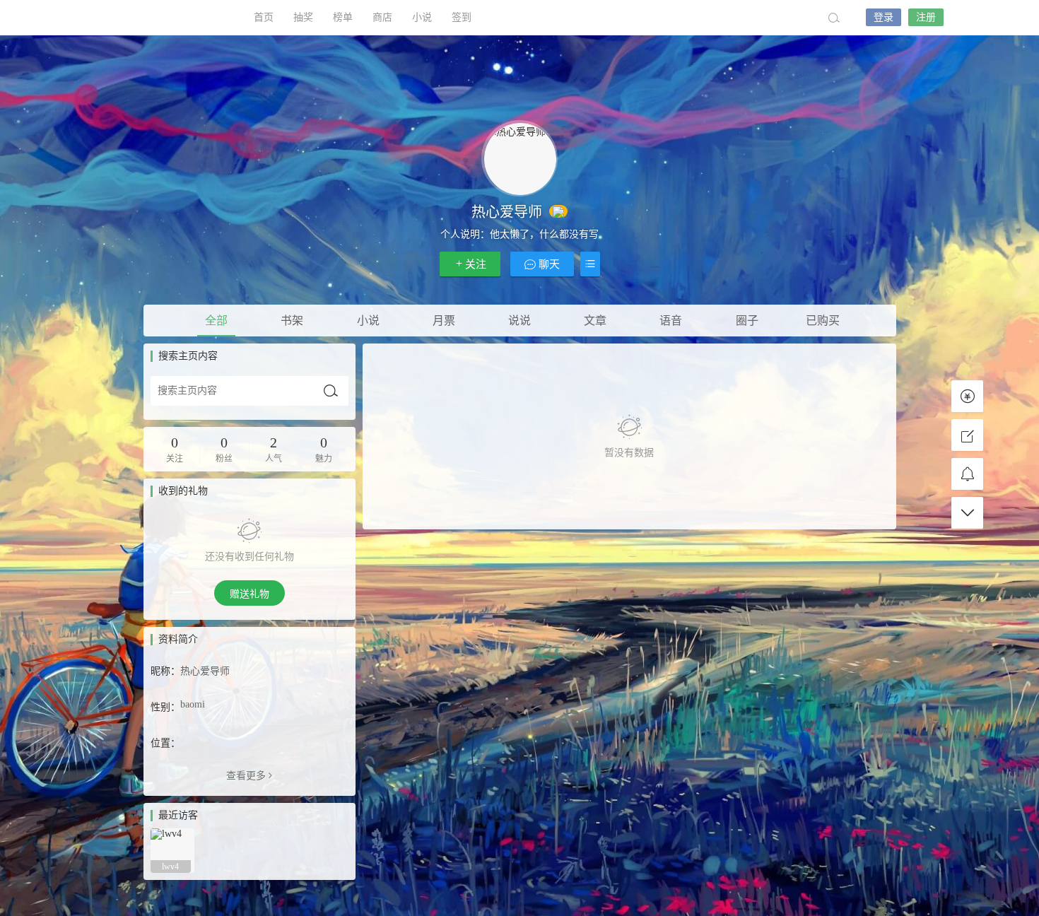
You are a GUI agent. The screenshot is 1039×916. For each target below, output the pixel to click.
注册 (926, 17)
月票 (444, 321)
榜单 (343, 17)
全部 (216, 321)
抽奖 (303, 17)
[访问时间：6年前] (173, 849)
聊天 (548, 264)
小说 (422, 17)
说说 (519, 321)
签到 (461, 17)
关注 (475, 264)
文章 (595, 321)
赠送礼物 (249, 594)
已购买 (823, 321)
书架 (292, 321)
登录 (883, 17)
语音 (670, 321)
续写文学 (166, 17)
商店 (382, 17)
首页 (264, 17)
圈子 (747, 321)
